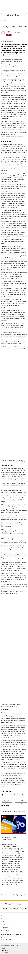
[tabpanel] (14, 855)
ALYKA (6, 952)
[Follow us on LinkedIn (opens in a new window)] (3, 908)
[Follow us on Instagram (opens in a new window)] (14, 908)
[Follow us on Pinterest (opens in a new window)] (21, 908)
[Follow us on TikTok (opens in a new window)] (25, 908)
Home (4, 20)
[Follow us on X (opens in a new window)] (17, 908)
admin (9, 31)
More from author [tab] (19, 811)
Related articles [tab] (7, 811)
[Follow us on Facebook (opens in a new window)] (10, 908)
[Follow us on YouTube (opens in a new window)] (6, 908)
